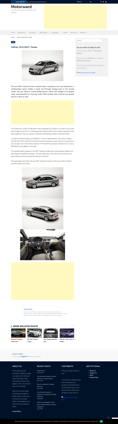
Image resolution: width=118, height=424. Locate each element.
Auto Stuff (21, 33)
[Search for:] (82, 2)
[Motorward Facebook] (101, 2)
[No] (116, 421)
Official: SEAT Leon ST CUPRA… (67, 340)
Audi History (41, 371)
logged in (24, 356)
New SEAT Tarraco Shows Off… (17, 340)
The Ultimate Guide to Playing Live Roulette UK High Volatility (46, 394)
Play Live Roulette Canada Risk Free (36, 2)
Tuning (65, 32)
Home (13, 32)
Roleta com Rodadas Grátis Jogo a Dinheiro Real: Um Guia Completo (46, 405)
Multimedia (43, 33)
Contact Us (73, 32)
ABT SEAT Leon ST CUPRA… (32, 340)
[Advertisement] (75, 17)
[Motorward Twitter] (103, 2)
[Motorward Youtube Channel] (106, 2)
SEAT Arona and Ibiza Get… (50, 340)
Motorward (21, 6)
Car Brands (55, 33)
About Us (83, 32)
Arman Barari (28, 309)
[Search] (90, 2)
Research (32, 33)
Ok (101, 421)
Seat (13, 42)
